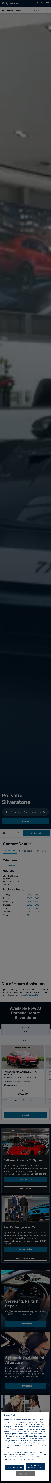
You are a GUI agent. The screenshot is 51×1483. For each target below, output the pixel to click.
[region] (25, 1446)
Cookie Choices (25, 1474)
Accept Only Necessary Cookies (35, 1466)
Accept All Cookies (14, 1467)
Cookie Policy (28, 1459)
